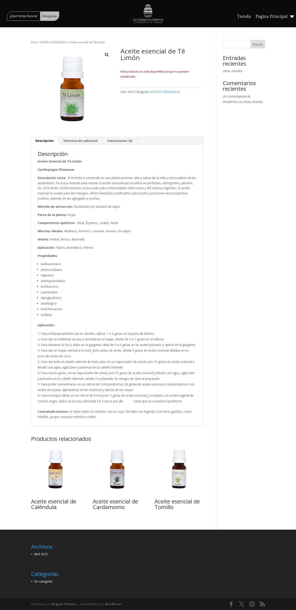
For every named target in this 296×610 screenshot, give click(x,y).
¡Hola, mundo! (232, 71)
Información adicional (80, 141)
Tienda (244, 17)
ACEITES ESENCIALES (53, 42)
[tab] (45, 140)
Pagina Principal (271, 17)
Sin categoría (43, 581)
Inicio (34, 42)
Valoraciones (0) (119, 141)
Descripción (45, 141)
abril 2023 (41, 554)
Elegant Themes (64, 604)
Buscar (258, 44)
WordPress (113, 604)
